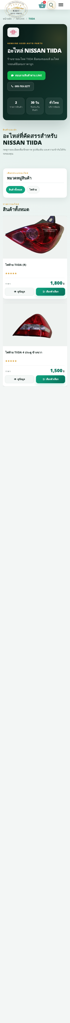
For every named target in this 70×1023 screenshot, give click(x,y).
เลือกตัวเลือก (52, 291)
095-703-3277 (22, 86)
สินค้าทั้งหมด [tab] (15, 189)
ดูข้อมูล (21, 291)
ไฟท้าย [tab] (33, 189)
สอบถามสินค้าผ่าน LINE (28, 75)
